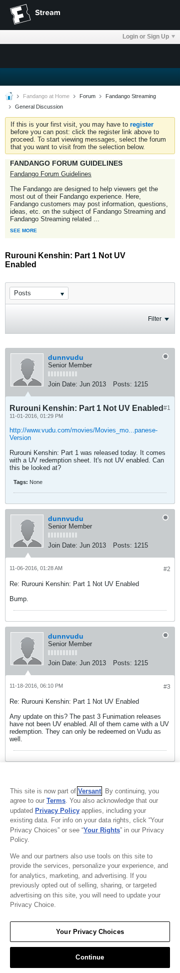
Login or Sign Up (145, 36)
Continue (90, 957)
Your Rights (102, 830)
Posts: (122, 384)
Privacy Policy (57, 810)
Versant (89, 791)
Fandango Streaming (131, 96)
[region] (90, 867)
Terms (56, 800)
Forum (88, 96)
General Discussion (39, 107)
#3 (167, 686)
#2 (167, 569)
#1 (167, 407)
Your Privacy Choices (90, 931)
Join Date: (63, 384)
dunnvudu (66, 357)
